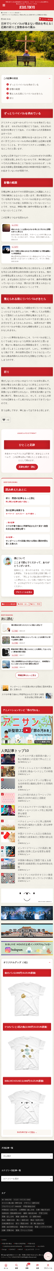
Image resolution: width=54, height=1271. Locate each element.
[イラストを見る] (27, 896)
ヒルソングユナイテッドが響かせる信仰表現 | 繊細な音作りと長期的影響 (35, 783)
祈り (12, 98)
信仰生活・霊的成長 (11, 1213)
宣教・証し (24, 604)
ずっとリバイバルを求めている (24, 84)
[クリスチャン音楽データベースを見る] (27, 913)
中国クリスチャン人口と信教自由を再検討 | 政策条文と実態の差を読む (35, 837)
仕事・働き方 (43, 1210)
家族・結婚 (21, 1216)
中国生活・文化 (9, 1210)
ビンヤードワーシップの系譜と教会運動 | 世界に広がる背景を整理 (34, 850)
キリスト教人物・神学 (12, 1203)
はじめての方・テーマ (32, 1249)
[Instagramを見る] (27, 948)
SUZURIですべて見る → (27, 1132)
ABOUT (20, 1249)
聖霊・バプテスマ (43, 1227)
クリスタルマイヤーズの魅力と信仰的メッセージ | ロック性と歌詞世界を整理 (35, 810)
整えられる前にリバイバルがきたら (26, 93)
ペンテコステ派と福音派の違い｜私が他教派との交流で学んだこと (34, 757)
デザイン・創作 (31, 1203)
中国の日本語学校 (19, 1243)
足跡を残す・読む (27, 466)
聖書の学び (26, 1227)
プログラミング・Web (11, 1206)
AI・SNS (6, 1200)
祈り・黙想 (36, 604)
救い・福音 (22, 1220)
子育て (43, 1213)
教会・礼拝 (37, 1220)
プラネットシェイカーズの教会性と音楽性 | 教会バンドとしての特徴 (35, 770)
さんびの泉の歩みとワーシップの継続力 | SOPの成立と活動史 (34, 796)
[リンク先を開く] (8, 759)
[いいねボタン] (4, 420)
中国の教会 (29, 1206)
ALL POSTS (41, 1246)
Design (4, 1249)
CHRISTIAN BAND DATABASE (12, 1246)
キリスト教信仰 (10, 604)
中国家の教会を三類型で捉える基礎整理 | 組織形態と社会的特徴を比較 (35, 863)
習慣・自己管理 (10, 1227)
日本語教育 (8, 1223)
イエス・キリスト (22, 1200)
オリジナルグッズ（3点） (16, 962)
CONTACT (12, 1249)
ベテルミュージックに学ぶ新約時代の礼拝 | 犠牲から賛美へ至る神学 (35, 823)
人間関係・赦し (26, 1210)
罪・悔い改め (37, 1223)
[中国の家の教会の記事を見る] (8, 837)
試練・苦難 (8, 1230)
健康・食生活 (30, 1213)
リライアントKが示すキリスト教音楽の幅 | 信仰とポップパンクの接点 (35, 876)
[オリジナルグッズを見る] (27, 1053)
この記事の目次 (10, 78)
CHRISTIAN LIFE (30, 1246)
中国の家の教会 (7, 1243)
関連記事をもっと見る (27, 675)
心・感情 (35, 1216)
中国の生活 (31, 1243)
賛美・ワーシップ (24, 1230)
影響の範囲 (15, 89)
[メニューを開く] (4, 5)
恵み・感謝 (8, 1220)
